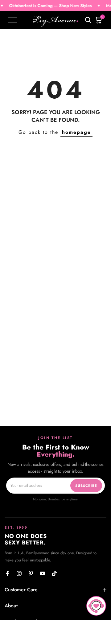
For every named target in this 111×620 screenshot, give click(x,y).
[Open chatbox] (96, 606)
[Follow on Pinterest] (31, 573)
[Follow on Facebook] (7, 573)
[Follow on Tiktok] (54, 573)
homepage (76, 132)
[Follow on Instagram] (19, 573)
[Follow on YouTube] (42, 573)
